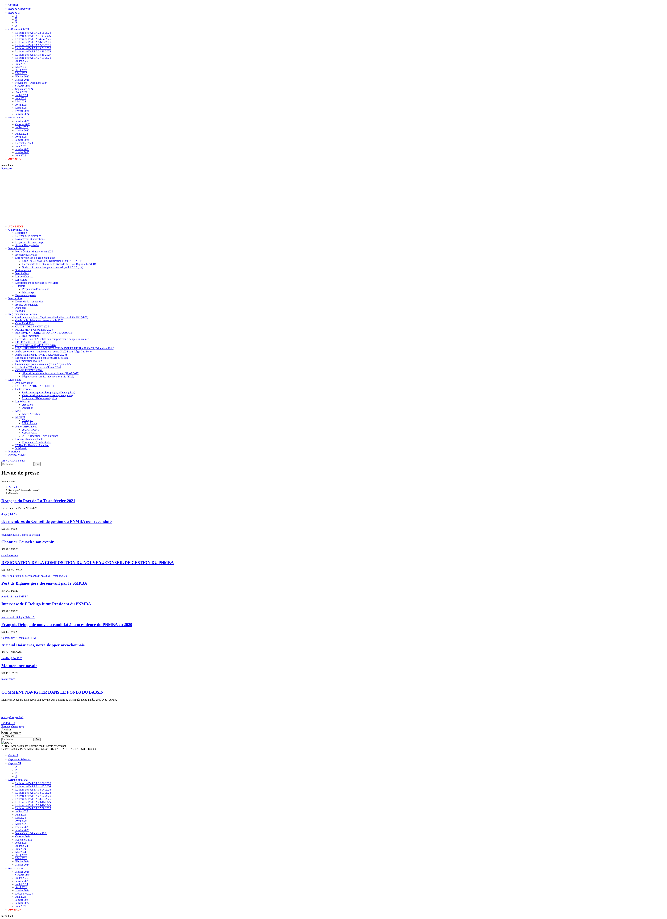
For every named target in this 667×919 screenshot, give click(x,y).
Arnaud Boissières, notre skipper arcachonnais (43, 645)
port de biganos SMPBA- (15, 596)
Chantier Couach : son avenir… (29, 542)
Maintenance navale (19, 665)
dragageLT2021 (10, 514)
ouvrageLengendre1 (12, 717)
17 (14, 723)
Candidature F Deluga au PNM (18, 637)
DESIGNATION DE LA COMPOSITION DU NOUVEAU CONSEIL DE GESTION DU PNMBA (87, 562)
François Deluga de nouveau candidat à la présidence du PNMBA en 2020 (66, 624)
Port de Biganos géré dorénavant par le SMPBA (44, 583)
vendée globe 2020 (11, 658)
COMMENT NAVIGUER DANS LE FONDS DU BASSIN (52, 692)
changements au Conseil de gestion (20, 534)
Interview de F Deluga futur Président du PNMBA (46, 604)
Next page (18, 726)
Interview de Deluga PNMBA (18, 617)
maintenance (8, 678)
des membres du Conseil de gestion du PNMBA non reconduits (56, 521)
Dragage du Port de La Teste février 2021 (38, 500)
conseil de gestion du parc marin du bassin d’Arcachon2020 (34, 575)
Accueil (12, 487)
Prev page (6, 726)
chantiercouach (9, 555)
